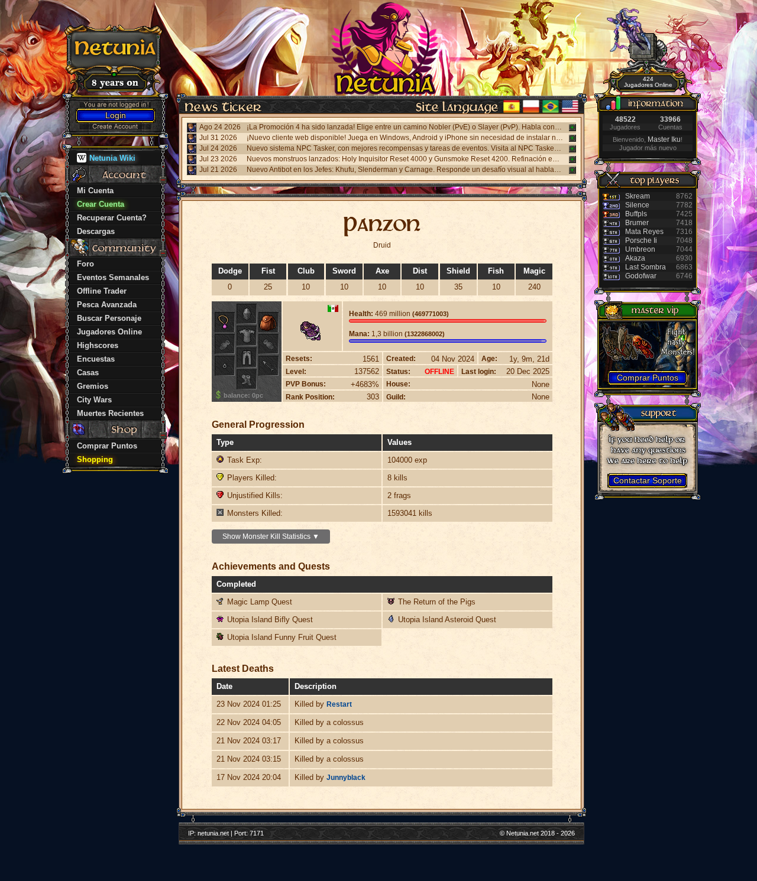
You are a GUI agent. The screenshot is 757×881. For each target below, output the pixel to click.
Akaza (635, 258)
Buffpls (636, 214)
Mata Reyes (644, 231)
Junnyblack (345, 777)
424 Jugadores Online (648, 82)
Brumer (637, 223)
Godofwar (640, 276)
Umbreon (640, 249)
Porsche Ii (641, 240)
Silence (637, 205)
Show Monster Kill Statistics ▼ (270, 536)
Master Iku (664, 139)
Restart (339, 704)
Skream (637, 196)
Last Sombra (645, 267)
